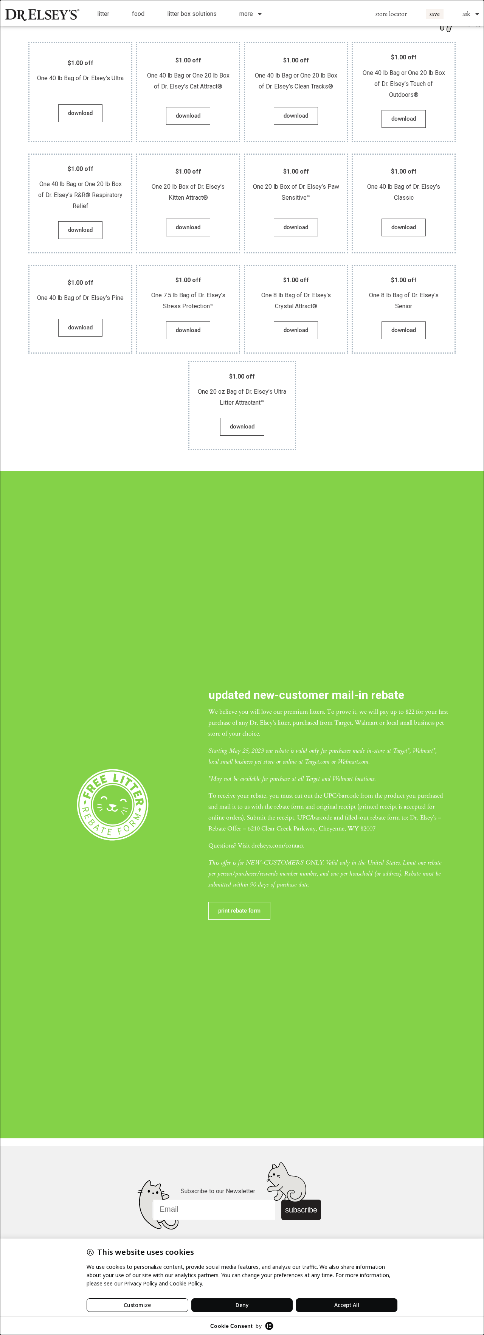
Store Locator (391, 14)
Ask (466, 14)
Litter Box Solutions (192, 13)
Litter (103, 13)
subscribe (301, 1210)
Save (435, 14)
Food (138, 13)
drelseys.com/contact (277, 845)
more (246, 13)
